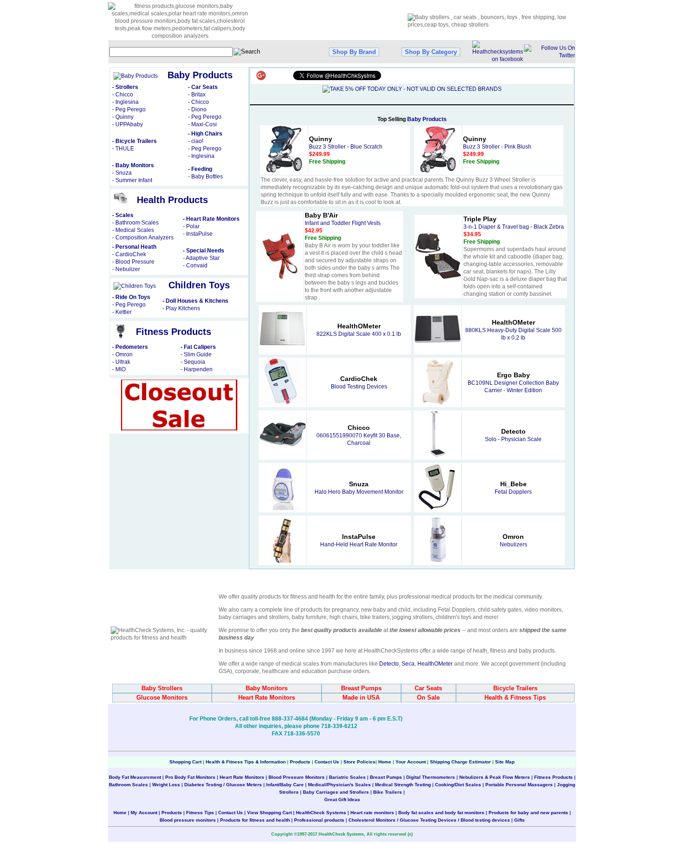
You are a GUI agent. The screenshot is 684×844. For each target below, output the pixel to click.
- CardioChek (129, 254)
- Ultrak (121, 362)
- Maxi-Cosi (202, 124)
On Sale (428, 697)
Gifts (519, 820)
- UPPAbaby (127, 124)
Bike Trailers (388, 792)
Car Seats (428, 688)
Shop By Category (431, 51)
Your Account (411, 761)
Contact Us (327, 761)
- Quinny (123, 117)
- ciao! (195, 141)
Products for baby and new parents (528, 812)
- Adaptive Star (201, 258)
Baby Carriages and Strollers (336, 792)
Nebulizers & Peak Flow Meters (494, 777)
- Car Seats (203, 87)
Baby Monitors (267, 688)
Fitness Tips (200, 812)
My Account (144, 812)
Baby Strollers (161, 688)
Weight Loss (166, 784)
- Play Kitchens (181, 308)
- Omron (122, 354)
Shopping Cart (185, 761)
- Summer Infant (132, 180)
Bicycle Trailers (515, 688)
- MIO (119, 369)
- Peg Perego (129, 109)
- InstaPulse (198, 234)
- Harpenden (197, 369)
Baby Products (427, 119)
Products (300, 761)
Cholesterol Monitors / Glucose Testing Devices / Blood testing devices (429, 820)
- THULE (123, 148)
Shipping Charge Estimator (460, 761)
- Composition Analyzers (143, 237)
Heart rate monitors (372, 812)
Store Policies (359, 761)
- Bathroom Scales (135, 222)
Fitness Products (553, 777)
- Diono (197, 109)
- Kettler (122, 312)
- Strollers (125, 87)
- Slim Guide (196, 354)
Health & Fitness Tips (515, 697)
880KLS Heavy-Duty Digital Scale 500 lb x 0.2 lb (513, 330)
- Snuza (122, 173)
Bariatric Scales (347, 777)
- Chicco (122, 94)
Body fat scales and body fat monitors (441, 812)
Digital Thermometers (430, 777)
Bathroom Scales (128, 784)
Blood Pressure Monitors (296, 777)
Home (385, 761)
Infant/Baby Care (285, 784)
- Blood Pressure (133, 262)
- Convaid (195, 265)
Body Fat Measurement (135, 777)
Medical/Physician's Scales (339, 784)
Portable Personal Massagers (519, 784)
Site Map (505, 761)
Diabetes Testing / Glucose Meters (223, 784)
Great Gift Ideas (342, 799)
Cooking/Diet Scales (458, 784)
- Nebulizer (126, 269)
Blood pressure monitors (188, 820)
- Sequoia (193, 362)
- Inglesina (125, 102)
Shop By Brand (354, 51)
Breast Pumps (361, 688)
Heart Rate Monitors (266, 697)
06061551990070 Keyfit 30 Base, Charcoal (358, 435)
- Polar (191, 226)
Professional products (319, 820)
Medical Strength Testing (403, 784)
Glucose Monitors (162, 697)
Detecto (389, 663)
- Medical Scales (133, 230)
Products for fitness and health (255, 820)
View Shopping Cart (269, 812)
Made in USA (361, 697)
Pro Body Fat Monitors (190, 777)
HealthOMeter (435, 663)
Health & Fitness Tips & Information (246, 761)
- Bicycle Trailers (134, 141)
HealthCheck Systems (321, 812)
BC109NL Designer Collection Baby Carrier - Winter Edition (513, 383)
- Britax (197, 94)
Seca (408, 663)
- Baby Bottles (205, 176)
